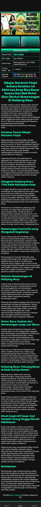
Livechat (34, 505)
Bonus (7, 505)
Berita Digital (15, 495)
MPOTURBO (19, 55)
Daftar (20, 506)
